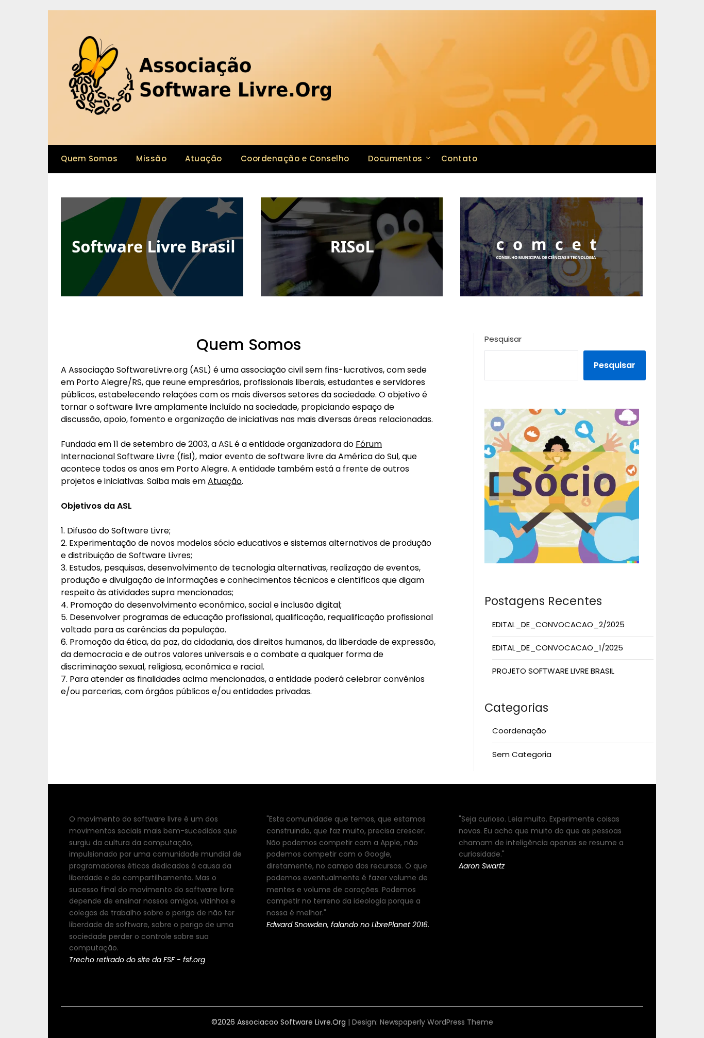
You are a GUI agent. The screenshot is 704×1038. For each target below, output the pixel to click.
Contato (459, 158)
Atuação (203, 158)
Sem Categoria (521, 754)
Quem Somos (89, 158)
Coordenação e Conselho (295, 158)
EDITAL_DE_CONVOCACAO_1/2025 (557, 647)
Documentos (395, 158)
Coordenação (519, 730)
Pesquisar (503, 338)
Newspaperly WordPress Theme (436, 1022)
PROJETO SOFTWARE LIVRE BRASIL (553, 670)
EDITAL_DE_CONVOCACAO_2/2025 (558, 624)
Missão (151, 158)
